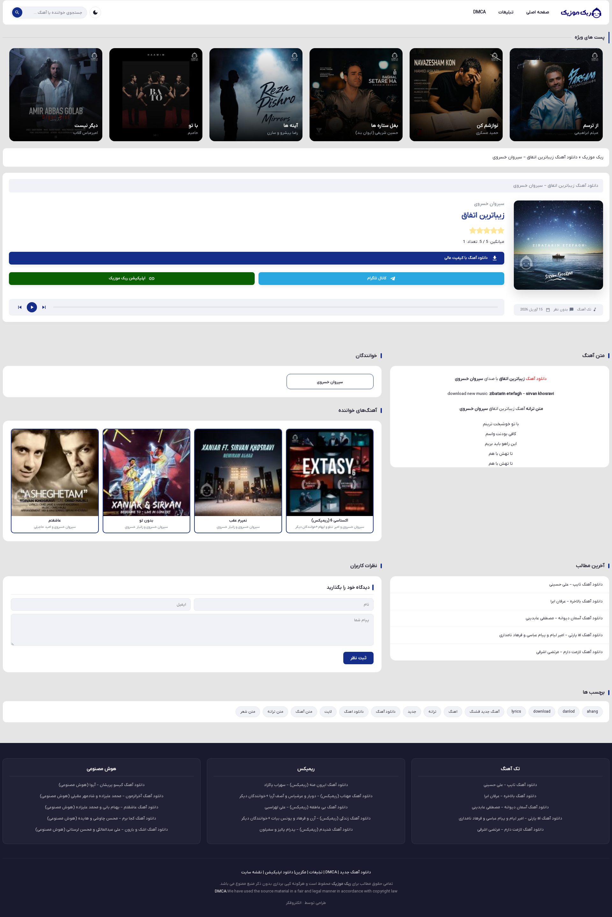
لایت (328, 711)
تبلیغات (506, 12)
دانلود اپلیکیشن (279, 872)
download (541, 711)
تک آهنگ (584, 309)
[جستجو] (17, 12)
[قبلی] (19, 307)
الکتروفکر (294, 903)
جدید (412, 711)
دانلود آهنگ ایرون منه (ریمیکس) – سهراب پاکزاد (306, 785)
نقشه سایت (251, 872)
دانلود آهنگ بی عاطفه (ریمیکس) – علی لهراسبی (306, 807)
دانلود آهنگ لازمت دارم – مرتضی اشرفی (569, 652)
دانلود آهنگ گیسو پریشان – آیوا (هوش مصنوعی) (102, 785)
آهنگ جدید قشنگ (484, 711)
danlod (569, 711)
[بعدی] (44, 307)
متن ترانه (275, 711)
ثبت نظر (358, 658)
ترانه (432, 711)
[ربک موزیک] (580, 12)
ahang (592, 711)
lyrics (516, 711)
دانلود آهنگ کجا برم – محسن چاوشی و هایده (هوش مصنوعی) (101, 818)
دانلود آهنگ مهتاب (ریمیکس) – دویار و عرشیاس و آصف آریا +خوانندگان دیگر (306, 796)
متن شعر (247, 711)
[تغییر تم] (95, 12)
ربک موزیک (592, 157)
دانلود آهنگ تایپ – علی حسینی (576, 584)
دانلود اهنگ (354, 711)
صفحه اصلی (537, 12)
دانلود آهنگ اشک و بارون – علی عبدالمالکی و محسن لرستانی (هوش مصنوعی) (101, 829)
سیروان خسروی (474, 408)
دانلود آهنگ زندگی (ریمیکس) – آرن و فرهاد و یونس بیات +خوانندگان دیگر (306, 818)
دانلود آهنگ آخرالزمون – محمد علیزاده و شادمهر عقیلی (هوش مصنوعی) (102, 796)
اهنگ (452, 711)
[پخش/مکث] (32, 307)
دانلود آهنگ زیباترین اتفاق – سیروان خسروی (555, 186)
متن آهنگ (303, 711)
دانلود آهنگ (386, 711)
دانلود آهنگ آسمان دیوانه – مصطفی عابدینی (564, 618)
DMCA (479, 12)
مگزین (300, 872)
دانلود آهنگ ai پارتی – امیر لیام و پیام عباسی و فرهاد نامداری (551, 635)
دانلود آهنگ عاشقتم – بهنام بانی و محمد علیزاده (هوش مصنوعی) (101, 807)
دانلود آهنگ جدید (355, 872)
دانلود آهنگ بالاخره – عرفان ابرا (576, 601)
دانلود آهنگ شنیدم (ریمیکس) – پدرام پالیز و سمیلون (306, 829)
